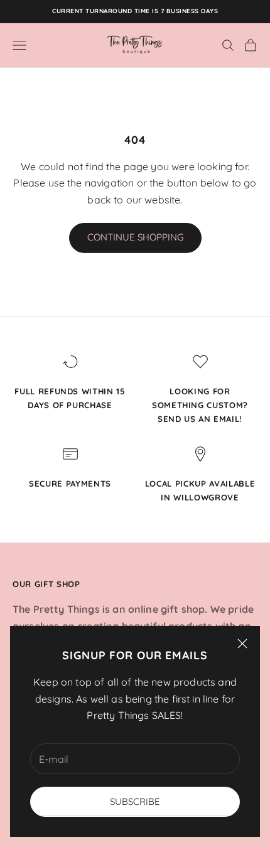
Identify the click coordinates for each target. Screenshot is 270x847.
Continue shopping (135, 237)
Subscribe (135, 801)
